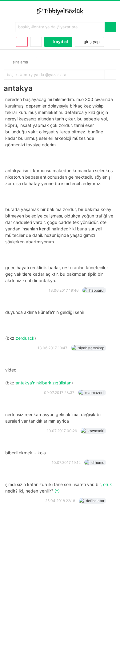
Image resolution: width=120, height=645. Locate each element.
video (11, 370)
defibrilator (95, 500)
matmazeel (94, 392)
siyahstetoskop (91, 348)
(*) (57, 490)
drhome (97, 462)
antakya (18, 88)
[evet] (110, 75)
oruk (107, 484)
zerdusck (25, 338)
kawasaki (96, 430)
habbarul (96, 290)
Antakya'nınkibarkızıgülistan (43, 382)
